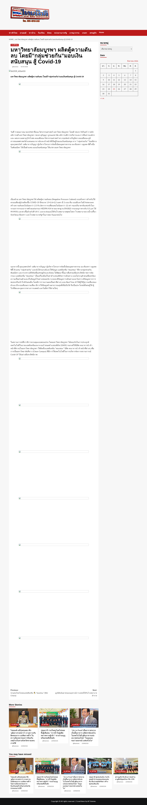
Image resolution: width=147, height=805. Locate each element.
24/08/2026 (24, 746)
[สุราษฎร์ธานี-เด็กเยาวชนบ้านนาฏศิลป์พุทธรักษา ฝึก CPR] (126, 766)
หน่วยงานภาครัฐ (60, 33)
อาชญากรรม (74, 33)
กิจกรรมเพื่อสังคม (121, 771)
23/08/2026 (54, 741)
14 (131, 80)
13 (125, 80)
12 (119, 80)
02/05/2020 (24, 66)
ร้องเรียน (41, 33)
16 (103, 84)
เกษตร (84, 33)
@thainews (15, 66)
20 (125, 84)
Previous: (29, 693)
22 (135, 84)
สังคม (49, 33)
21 (131, 84)
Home (101, 32)
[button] (136, 33)
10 (109, 80)
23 (103, 89)
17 (109, 84)
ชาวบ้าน (32, 33)
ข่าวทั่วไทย (13, 33)
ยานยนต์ (23, 33)
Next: (76, 693)
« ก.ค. (102, 98)
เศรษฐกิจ (93, 33)
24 (109, 89)
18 (114, 84)
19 (119, 84)
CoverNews (80, 801)
